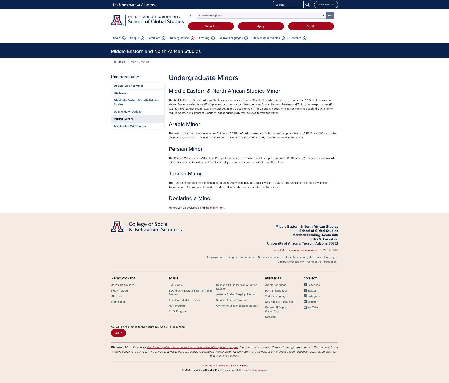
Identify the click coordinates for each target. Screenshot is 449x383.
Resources (325, 4)
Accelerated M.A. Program (185, 300)
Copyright (330, 257)
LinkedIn (313, 302)
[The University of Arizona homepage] (134, 4)
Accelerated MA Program (130, 126)
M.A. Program (177, 305)
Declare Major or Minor (128, 86)
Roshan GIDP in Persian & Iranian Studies (236, 287)
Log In (118, 333)
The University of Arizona (252, 369)
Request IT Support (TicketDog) (277, 309)
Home (121, 62)
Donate (311, 26)
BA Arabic (120, 93)
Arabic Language (275, 285)
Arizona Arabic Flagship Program (236, 294)
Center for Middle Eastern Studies (237, 305)
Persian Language (276, 290)
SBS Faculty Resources (279, 302)
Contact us (211, 26)
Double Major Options (127, 111)
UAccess (116, 296)
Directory (270, 317)
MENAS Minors (123, 119)
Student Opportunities (266, 38)
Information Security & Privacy (302, 257)
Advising (204, 38)
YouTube (313, 307)
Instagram (314, 296)
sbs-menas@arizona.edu (303, 250)
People (134, 38)
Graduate (154, 38)
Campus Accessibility (290, 261)
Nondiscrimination (269, 257)
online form (217, 207)
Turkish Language (276, 296)
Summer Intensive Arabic (231, 300)
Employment (215, 257)
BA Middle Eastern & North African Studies (136, 102)
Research (295, 38)
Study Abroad (119, 290)
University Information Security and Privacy (224, 365)
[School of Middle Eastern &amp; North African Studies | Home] (147, 20)
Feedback (330, 261)
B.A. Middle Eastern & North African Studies (191, 292)
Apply (260, 26)
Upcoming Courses (122, 285)
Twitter (312, 290)
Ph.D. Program (178, 311)
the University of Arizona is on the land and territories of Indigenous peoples (192, 347)
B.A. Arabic (176, 285)
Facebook (314, 285)
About (116, 38)
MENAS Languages (231, 38)
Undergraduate (179, 38)
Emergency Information (240, 257)
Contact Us (278, 250)
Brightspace (118, 302)
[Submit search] (307, 4)
